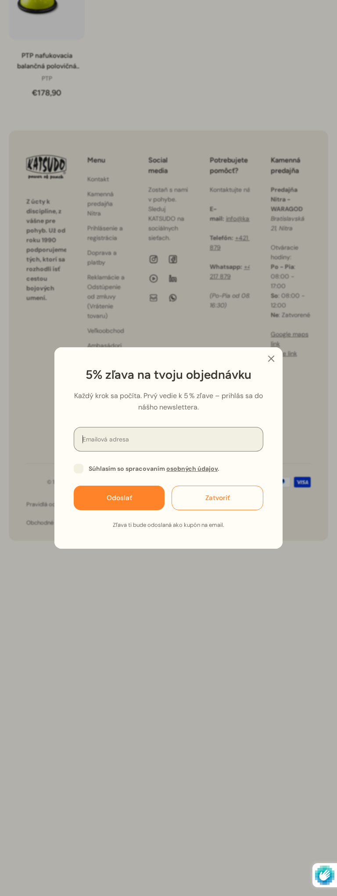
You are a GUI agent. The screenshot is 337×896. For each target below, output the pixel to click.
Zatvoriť (217, 498)
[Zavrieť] (271, 359)
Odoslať (119, 498)
